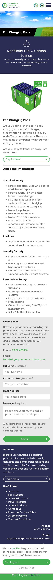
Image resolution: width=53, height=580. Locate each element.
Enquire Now (13, 159)
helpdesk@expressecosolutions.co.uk (24, 359)
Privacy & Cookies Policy (22, 512)
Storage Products (18, 498)
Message (15, 403)
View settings (26, 567)
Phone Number (18, 378)
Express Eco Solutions (10, 5)
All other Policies (17, 515)
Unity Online (34, 575)
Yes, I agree (11, 562)
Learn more (12, 479)
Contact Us (14, 508)
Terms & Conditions (19, 519)
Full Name (15, 366)
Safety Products (17, 505)
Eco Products (15, 495)
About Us (13, 491)
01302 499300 (20, 350)
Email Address (11, 390)
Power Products (17, 501)
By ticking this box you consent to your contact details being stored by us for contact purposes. (24, 427)
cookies (16, 548)
